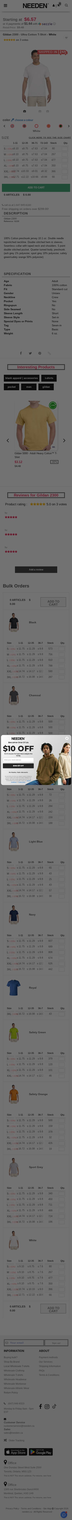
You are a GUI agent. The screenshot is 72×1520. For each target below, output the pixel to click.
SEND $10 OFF (18, 766)
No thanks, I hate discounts (18, 772)
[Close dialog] (66, 738)
